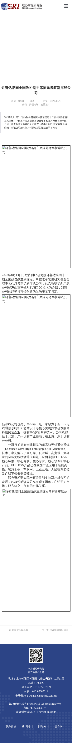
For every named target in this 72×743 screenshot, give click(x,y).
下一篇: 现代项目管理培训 (55, 630)
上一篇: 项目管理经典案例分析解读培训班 (25, 630)
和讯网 (26, 726)
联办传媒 (11, 726)
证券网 (59, 726)
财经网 (42, 726)
